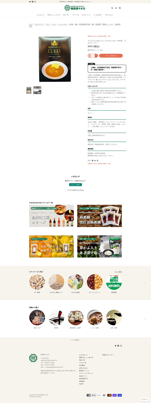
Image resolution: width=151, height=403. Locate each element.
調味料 (56, 328)
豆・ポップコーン (94, 292)
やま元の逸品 (75, 292)
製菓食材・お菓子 (75, 328)
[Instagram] (35, 2)
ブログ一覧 (82, 363)
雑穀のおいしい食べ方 (86, 357)
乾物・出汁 (37, 328)
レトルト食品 (95, 328)
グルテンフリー (39, 24)
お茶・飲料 (113, 328)
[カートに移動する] (120, 8)
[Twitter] (30, 2)
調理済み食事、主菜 (104, 36)
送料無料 (114, 292)
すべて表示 (118, 272)
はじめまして (83, 355)
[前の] (27, 59)
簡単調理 (98, 24)
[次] (81, 59)
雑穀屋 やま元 (92, 36)
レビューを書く (75, 184)
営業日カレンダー (107, 355)
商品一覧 (82, 360)
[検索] (112, 8)
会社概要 (82, 365)
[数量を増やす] (96, 56)
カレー (31, 24)
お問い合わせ (83, 368)
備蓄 (76, 24)
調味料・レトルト (108, 24)
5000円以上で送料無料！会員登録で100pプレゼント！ (75, 1)
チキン (48, 24)
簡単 (92, 24)
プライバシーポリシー (86, 373)
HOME (81, 384)
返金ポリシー (83, 376)
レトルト (54, 24)
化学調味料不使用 (84, 24)
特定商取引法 (83, 378)
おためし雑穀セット (56, 292)
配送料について (84, 371)
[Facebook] (32, 2)
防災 (30, 26)
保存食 (71, 24)
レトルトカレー (63, 24)
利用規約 (82, 381)
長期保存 (118, 24)
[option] (54, 59)
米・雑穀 (37, 292)
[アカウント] (116, 8)
